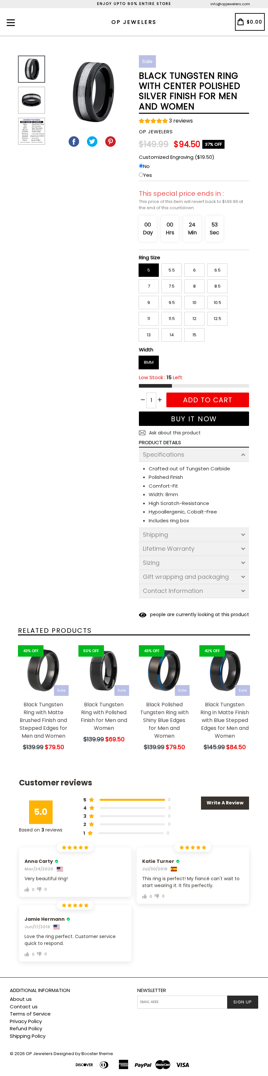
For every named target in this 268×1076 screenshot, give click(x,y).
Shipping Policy (27, 1036)
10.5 (217, 302)
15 (194, 335)
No (146, 166)
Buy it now (194, 419)
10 (194, 302)
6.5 (217, 270)
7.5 (172, 286)
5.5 (172, 270)
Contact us (24, 1006)
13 (149, 335)
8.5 (217, 286)
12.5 (217, 318)
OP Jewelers (39, 1054)
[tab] (194, 454)
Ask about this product (174, 432)
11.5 (172, 318)
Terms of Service (30, 1013)
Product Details (160, 442)
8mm (149, 362)
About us (21, 999)
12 (194, 318)
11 (148, 318)
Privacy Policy (26, 1021)
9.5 (172, 302)
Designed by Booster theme (83, 1054)
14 (172, 335)
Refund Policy (26, 1028)
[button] (166, 121)
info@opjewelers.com (230, 4)
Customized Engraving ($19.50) (176, 157)
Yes (147, 175)
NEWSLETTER (151, 990)
